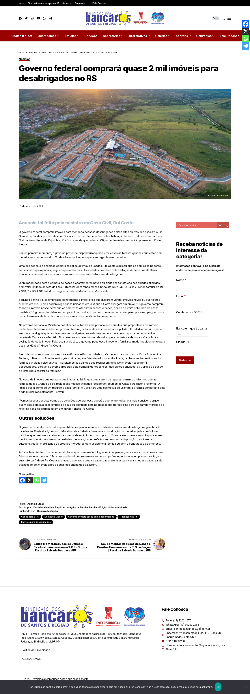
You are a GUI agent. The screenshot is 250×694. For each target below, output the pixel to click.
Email (181, 296)
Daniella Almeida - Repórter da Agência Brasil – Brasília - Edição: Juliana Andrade (80, 507)
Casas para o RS (30, 516)
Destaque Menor (53, 516)
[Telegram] (44, 480)
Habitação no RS (129, 516)
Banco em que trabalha (191, 328)
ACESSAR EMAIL (31, 658)
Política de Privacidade (35, 650)
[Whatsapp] (36, 480)
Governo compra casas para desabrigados (91, 516)
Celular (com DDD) (189, 312)
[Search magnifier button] (226, 225)
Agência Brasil (35, 503)
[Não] (245, 687)
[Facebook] (22, 480)
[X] (29, 480)
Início (21, 52)
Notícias (33, 52)
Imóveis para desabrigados (36, 522)
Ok (218, 686)
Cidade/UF (183, 342)
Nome (181, 280)
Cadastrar (185, 360)
